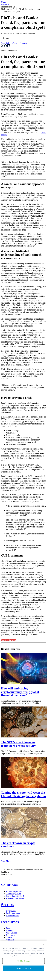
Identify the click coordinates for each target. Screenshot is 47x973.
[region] (23, 957)
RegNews (10, 935)
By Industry (11, 911)
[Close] (44, 944)
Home (3, 2)
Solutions (9, 885)
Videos (9, 937)
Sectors (7, 904)
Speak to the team (8, 640)
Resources (5, 4)
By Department (12, 915)
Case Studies (11, 933)
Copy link (14, 43)
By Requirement (13, 913)
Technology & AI (13, 894)
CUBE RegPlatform (14, 891)
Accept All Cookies (23, 968)
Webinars (10, 940)
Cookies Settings (23, 961)
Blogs (8, 928)
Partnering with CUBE (15, 896)
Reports (9, 930)
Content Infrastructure (15, 898)
